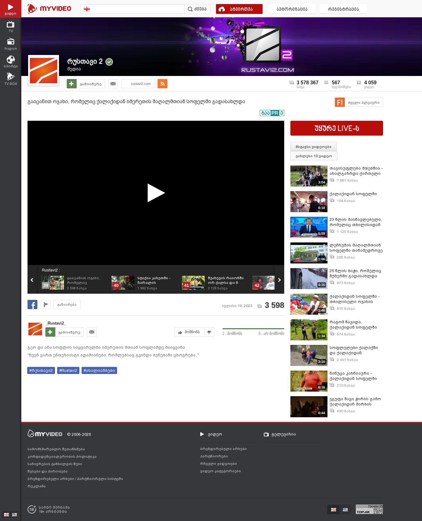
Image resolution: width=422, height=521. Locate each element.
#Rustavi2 (68, 370)
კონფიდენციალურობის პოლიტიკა (62, 456)
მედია (74, 68)
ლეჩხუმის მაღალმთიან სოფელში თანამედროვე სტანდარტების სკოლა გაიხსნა (356, 248)
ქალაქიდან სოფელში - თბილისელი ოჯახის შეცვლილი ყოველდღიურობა (355, 299)
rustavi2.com (140, 84)
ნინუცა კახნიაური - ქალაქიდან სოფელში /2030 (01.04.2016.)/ (353, 376)
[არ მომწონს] (209, 332)
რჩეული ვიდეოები (218, 463)
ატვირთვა (241, 10)
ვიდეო (215, 434)
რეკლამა (36, 486)
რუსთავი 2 (85, 61)
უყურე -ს (336, 129)
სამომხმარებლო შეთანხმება (56, 449)
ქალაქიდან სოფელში (353, 193)
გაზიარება (67, 305)
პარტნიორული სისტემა (100, 479)
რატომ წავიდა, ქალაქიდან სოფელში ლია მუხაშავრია (353, 325)
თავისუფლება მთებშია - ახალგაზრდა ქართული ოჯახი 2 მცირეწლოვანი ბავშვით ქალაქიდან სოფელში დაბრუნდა (356, 171)
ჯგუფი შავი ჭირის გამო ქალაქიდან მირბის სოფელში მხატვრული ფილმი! (355, 402)
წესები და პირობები (47, 471)
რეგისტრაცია (343, 10)
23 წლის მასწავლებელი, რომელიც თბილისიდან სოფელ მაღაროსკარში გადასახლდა (356, 222)
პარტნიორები (214, 456)
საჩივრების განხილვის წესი (54, 464)
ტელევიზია (284, 434)
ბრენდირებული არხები (51, 479)
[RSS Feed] (162, 83)
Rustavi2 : (51, 270)
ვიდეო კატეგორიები (220, 471)
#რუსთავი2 (41, 370)
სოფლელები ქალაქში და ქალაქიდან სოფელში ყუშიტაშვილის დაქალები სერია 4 (356, 350)
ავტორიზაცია (292, 10)
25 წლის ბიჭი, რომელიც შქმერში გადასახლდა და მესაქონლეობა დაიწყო (355, 273)
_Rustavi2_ (55, 323)
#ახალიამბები (99, 370)
